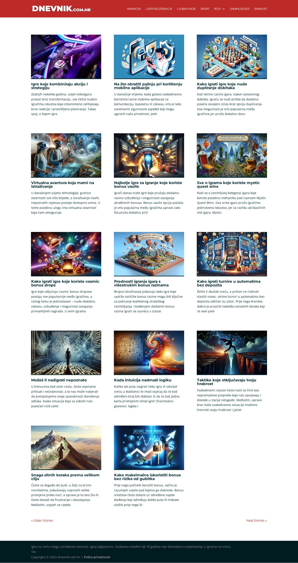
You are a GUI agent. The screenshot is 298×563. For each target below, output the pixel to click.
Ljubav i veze (186, 8)
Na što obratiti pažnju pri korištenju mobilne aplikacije (148, 86)
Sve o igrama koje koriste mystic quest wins (228, 185)
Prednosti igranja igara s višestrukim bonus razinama (141, 283)
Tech (217, 8)
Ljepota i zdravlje (159, 8)
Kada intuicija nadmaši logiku (142, 380)
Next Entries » (257, 520)
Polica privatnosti (97, 557)
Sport (204, 8)
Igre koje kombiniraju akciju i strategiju (59, 86)
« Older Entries (42, 520)
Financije (134, 8)
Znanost (260, 8)
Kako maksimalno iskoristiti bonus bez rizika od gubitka (147, 477)
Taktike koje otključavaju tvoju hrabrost (226, 382)
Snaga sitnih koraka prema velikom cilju (65, 477)
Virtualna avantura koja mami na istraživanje (62, 185)
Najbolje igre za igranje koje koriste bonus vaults (148, 185)
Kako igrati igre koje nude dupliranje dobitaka (222, 86)
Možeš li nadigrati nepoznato (59, 380)
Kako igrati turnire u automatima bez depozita (228, 283)
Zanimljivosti (239, 8)
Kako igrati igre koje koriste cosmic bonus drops (65, 283)
